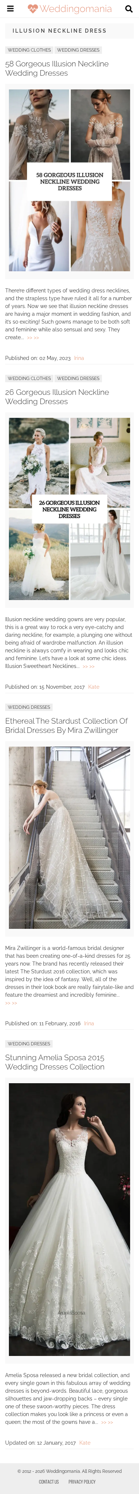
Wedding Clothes (29, 50)
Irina (79, 358)
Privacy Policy (82, 1481)
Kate (93, 687)
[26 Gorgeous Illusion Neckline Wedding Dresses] (69, 598)
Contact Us (49, 1481)
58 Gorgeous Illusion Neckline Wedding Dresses (57, 68)
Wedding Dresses (78, 50)
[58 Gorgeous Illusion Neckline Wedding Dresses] (69, 269)
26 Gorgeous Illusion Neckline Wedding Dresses (57, 396)
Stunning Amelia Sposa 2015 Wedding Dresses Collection (55, 1062)
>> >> (33, 337)
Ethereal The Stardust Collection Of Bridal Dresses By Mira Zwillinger (66, 725)
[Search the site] (129, 9)
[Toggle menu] (10, 9)
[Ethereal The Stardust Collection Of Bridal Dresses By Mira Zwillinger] (69, 927)
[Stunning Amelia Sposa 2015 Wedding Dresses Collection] (69, 1354)
